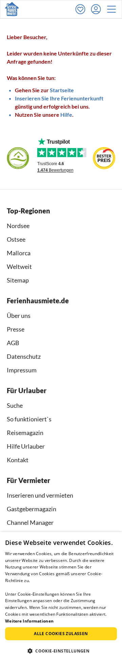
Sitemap (18, 280)
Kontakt (17, 460)
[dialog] (61, 597)
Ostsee (16, 239)
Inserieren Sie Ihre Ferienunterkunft (59, 98)
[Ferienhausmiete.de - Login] (97, 9)
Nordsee (18, 225)
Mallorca (18, 253)
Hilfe (66, 114)
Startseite (62, 90)
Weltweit (19, 266)
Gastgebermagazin (31, 509)
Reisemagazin (25, 432)
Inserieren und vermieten (40, 495)
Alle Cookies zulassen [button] (61, 633)
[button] (113, 9)
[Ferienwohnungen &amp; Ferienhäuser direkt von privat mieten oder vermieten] (11, 9)
